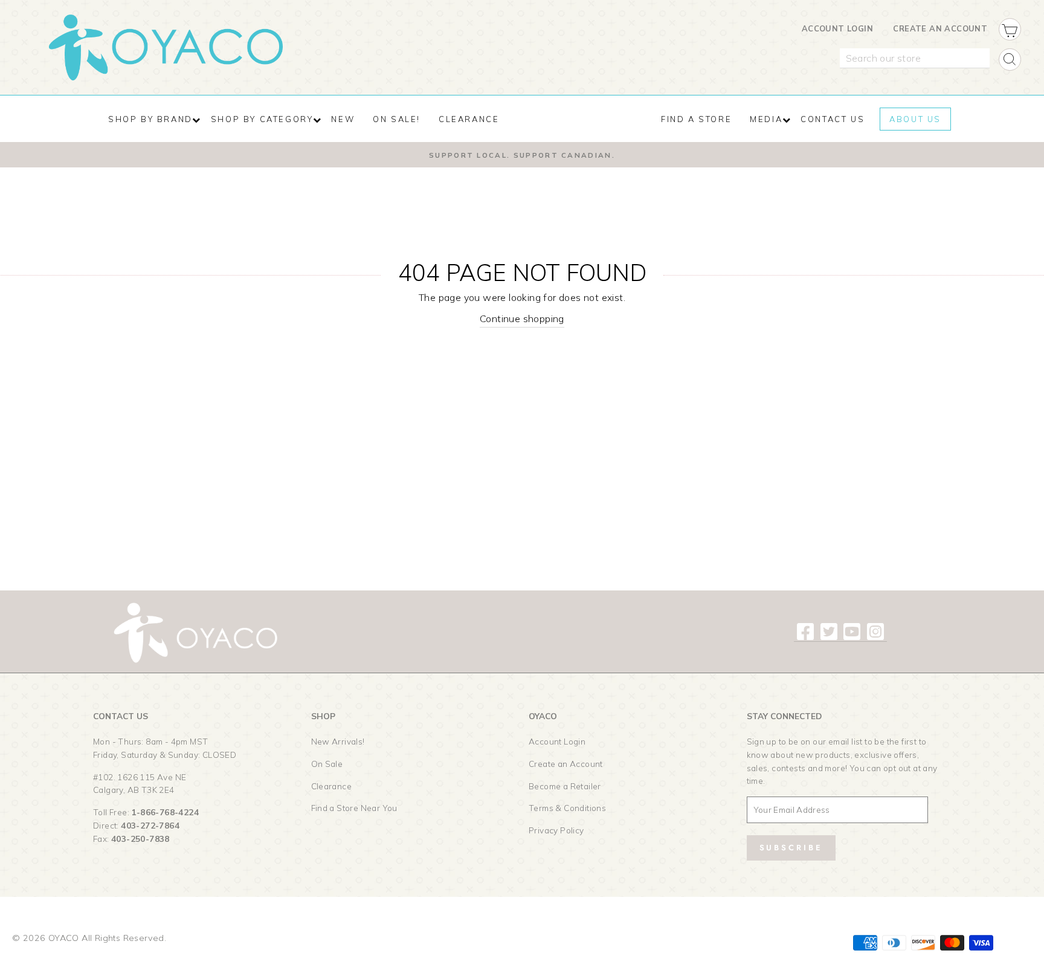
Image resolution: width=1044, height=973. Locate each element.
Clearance (331, 786)
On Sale (327, 763)
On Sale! (396, 119)
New (343, 119)
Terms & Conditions (567, 808)
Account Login (837, 28)
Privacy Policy (556, 830)
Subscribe (791, 847)
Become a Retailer (565, 786)
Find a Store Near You (354, 808)
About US (915, 119)
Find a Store (696, 119)
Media (766, 119)
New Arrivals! (338, 741)
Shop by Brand (150, 119)
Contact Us (833, 119)
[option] (522, 154)
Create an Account (940, 28)
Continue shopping (522, 318)
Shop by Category (262, 119)
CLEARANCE (469, 119)
